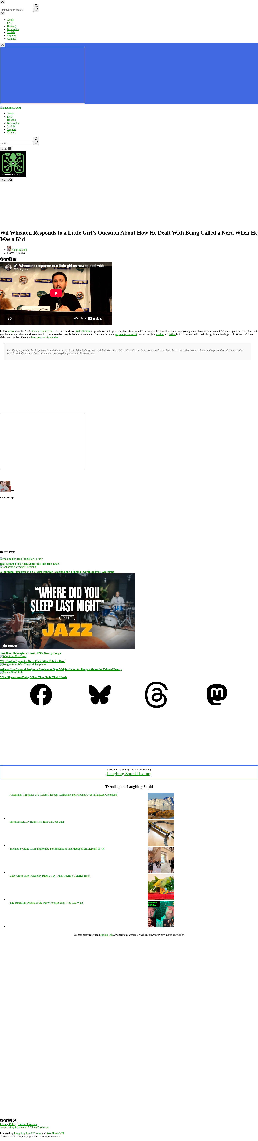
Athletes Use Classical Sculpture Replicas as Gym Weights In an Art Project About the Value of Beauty (61, 669)
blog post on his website (44, 337)
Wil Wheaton (83, 331)
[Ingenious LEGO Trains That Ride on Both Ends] (161, 845)
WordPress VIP (55, 1133)
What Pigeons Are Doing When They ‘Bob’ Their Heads (33, 677)
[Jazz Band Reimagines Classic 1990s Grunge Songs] (67, 648)
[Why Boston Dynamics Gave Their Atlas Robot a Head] (13, 656)
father (172, 334)
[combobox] (16, 143)
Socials (11, 126)
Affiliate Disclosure (38, 1127)
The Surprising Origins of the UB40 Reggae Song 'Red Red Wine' (46, 902)
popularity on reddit (126, 334)
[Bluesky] (6, 259)
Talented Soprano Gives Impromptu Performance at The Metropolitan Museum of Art (57, 848)
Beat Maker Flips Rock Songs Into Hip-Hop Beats (29, 563)
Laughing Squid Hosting (129, 773)
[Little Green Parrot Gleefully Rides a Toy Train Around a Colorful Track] (161, 899)
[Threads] (10, 259)
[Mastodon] (217, 706)
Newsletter (13, 122)
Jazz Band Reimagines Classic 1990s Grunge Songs (30, 653)
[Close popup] (2, 45)
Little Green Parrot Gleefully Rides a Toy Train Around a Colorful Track (50, 875)
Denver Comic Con (41, 331)
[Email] (14, 259)
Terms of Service (27, 1124)
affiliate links (106, 934)
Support (11, 129)
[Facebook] (2, 259)
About (10, 113)
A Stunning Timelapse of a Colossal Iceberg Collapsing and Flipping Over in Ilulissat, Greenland (57, 571)
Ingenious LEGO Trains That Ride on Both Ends (37, 821)
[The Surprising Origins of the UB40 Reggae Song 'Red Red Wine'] (161, 926)
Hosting (11, 119)
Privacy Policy (8, 1124)
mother (160, 334)
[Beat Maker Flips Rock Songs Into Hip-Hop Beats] (21, 558)
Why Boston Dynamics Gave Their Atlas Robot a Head (32, 661)
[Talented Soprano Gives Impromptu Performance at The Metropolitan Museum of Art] (161, 872)
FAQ (10, 116)
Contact (11, 132)
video (11, 331)
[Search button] (36, 141)
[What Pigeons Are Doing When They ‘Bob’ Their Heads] (11, 672)
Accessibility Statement (13, 1127)
